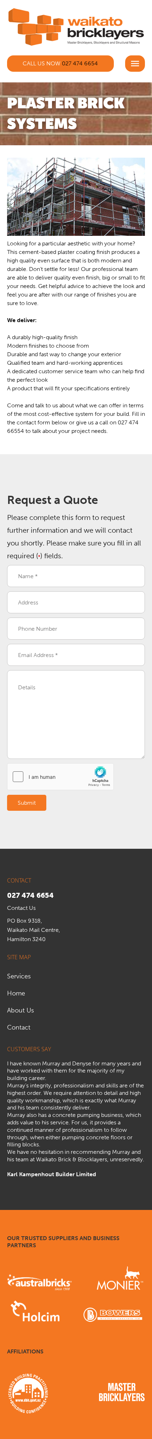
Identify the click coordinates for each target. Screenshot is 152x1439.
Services (19, 976)
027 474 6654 (30, 895)
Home (16, 993)
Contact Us (21, 908)
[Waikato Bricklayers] (76, 26)
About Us (20, 1010)
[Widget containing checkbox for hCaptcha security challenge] (60, 776)
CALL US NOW (60, 63)
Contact (18, 1027)
